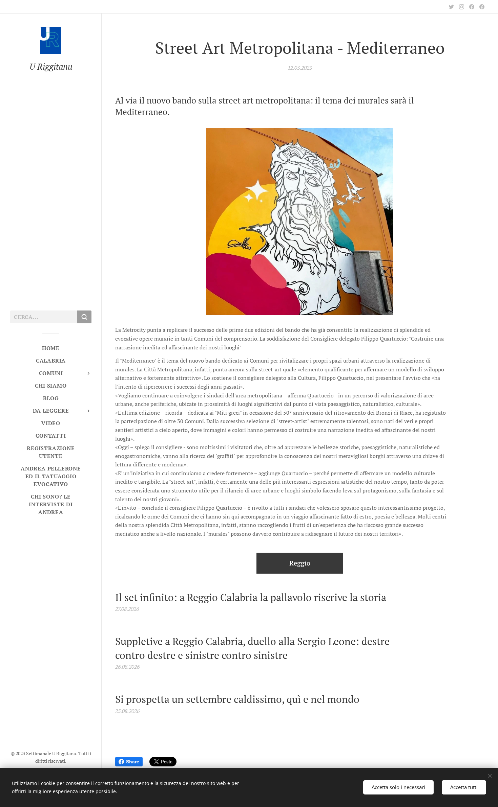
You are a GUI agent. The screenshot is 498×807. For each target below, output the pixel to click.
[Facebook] (472, 7)
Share (132, 761)
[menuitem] (51, 348)
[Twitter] (451, 7)
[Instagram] (461, 7)
